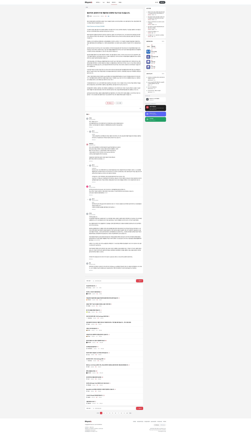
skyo (89, 354)
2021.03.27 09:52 (92, 187)
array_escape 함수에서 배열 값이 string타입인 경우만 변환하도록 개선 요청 (156, 83)
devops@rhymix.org (162, 431)
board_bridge (149, 50)
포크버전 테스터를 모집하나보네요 (93, 377)
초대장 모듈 (148, 60)
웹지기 (91, 16)
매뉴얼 (108, 2)
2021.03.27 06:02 (95, 132)
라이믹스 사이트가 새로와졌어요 (93, 292)
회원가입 (162, 2)
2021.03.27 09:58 (92, 214)
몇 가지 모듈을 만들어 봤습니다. (93, 310)
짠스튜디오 (90, 318)
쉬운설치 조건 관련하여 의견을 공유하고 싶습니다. (97, 334)
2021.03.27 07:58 (95, 166)
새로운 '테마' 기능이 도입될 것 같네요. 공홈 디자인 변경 (98, 304)
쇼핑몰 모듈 (148, 45)
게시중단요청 (159, 421)
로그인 (156, 2)
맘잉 (90, 263)
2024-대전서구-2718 (93, 431)
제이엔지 (89, 293)
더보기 (163, 41)
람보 (88, 366)
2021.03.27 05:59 (92, 119)
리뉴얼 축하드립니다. (90, 286)
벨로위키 (89, 403)
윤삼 (90, 186)
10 (127, 413)
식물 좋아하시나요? (90, 401)
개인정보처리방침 (140, 421)
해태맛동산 (91, 143)
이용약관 (134, 421)
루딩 (88, 391)
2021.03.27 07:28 (92, 145)
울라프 (89, 397)
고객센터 (164, 421)
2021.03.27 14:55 (92, 264)
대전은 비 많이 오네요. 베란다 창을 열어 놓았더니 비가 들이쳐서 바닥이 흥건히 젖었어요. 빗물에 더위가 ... (156, 13)
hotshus (89, 287)
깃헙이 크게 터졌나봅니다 (91, 328)
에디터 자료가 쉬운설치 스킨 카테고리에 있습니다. (97, 352)
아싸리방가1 (90, 348)
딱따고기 (89, 299)
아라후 (90, 118)
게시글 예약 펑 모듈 (150, 55)
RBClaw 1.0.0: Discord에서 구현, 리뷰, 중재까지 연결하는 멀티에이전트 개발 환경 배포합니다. (107, 365)
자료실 (120, 2)
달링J (89, 324)
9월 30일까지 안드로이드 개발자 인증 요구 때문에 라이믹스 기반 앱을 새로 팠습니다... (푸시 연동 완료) (108, 322)
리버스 (89, 330)
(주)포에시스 (87, 427)
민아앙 (90, 213)
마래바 (89, 306)
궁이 (88, 379)
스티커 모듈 (148, 65)
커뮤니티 (114, 2)
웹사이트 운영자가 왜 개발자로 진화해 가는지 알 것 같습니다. (108, 13)
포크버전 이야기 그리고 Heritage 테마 (94, 359)
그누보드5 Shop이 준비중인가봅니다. (94, 395)
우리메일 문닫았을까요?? (91, 346)
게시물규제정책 (147, 421)
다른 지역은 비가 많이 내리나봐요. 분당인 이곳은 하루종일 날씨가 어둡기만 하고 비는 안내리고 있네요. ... (156, 18)
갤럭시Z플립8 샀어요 (90, 371)
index (89, 312)
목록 (87, 7)
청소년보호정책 (153, 421)
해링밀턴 (89, 385)
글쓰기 (140, 280)
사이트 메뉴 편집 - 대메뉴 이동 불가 (154, 90)
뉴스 (104, 2)
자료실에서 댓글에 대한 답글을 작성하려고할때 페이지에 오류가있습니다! (102, 298)
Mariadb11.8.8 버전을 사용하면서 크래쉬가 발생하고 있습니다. (100, 389)
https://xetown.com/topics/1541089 (95, 26)
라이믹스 (98, 2)
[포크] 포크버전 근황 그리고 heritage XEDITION (97, 316)
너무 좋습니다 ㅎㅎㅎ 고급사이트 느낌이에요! (156, 35)
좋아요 (110, 103)
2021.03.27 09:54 (95, 200)
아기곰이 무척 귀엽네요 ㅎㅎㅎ (153, 31)
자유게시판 (149, 14)
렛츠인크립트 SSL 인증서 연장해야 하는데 (95, 340)
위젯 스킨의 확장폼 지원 (152, 87)
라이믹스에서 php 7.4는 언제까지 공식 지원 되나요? (97, 383)
